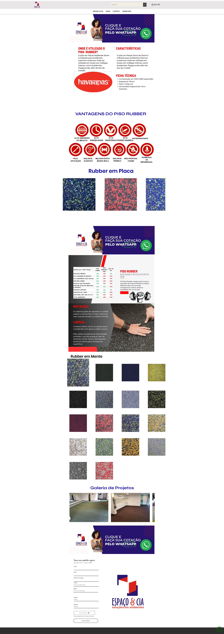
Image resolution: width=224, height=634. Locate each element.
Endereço (76, 604)
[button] (84, 613)
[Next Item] (162, 194)
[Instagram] (159, 4)
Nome (75, 566)
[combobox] (86, 580)
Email (75, 572)
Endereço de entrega (78, 577)
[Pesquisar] (144, 5)
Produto (75, 582)
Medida (75, 588)
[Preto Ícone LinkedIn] (155, 4)
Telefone (76, 597)
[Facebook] (157, 4)
